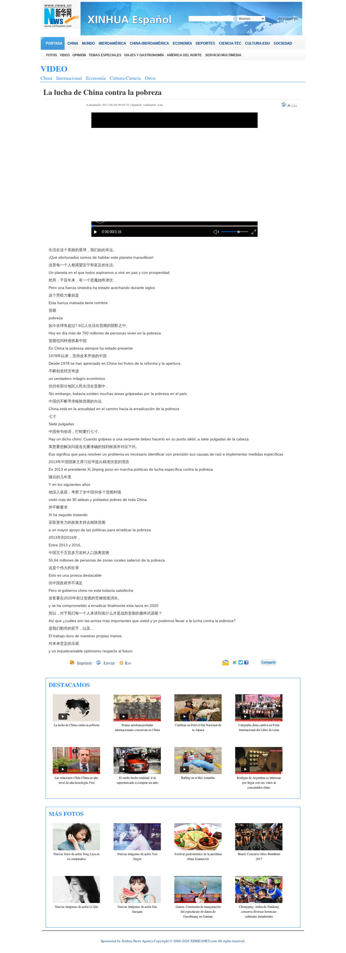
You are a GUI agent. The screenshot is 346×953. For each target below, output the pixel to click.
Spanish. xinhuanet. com (147, 104)
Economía (96, 78)
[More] (268, 662)
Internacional (69, 78)
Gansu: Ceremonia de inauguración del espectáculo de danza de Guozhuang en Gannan (198, 911)
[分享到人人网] (257, 662)
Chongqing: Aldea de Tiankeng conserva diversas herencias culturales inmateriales (259, 911)
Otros (150, 78)
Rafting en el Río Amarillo (198, 777)
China (46, 78)
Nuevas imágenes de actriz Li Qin (76, 906)
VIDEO (54, 68)
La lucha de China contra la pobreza (76, 725)
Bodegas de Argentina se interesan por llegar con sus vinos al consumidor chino (259, 782)
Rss (128, 663)
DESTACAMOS (69, 684)
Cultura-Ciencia (125, 78)
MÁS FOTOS (66, 813)
